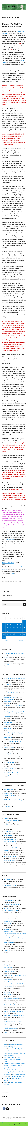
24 (7, 634)
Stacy (5, 1082)
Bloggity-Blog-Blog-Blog (11, 820)
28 (21, 634)
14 (20, 627)
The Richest (7, 950)
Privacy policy (8, 664)
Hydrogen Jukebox (9, 722)
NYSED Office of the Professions (13, 1011)
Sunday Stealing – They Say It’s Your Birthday (12, 1059)
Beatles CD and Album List (11, 904)
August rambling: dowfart (17, 1076)
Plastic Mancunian (9, 1057)
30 (4, 637)
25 (10, 634)
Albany (6, 965)
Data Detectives (8, 789)
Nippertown (7, 923)
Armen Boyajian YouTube (11, 693)
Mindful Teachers (9, 747)
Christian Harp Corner (10, 697)
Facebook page (8, 793)
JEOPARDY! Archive (9, 795)
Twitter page (7, 806)
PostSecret (7, 929)
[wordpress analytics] (14, 1096)
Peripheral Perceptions (10, 856)
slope (5, 1044)
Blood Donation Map (10, 971)
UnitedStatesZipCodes (10, 1028)
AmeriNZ (6, 818)
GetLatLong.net (8, 994)
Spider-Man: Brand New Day (12, 1068)
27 (17, 634)
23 (4, 634)
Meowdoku (7, 1074)
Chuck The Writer (9, 699)
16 (4, 631)
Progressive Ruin (9, 931)
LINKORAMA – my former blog (13, 800)
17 (7, 631)
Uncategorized (13, 581)
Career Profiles (8, 979)
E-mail (6, 657)
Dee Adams (7, 825)
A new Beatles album (8, 562)
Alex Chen (7, 1078)
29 (24, 634)
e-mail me (10, 539)
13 (17, 627)
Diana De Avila (8, 701)
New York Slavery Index (11, 1005)
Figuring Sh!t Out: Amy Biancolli (13, 705)
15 (24, 627)
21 (20, 631)
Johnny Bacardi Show (10, 839)
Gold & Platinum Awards (11, 910)
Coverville (6, 908)
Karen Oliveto (8, 737)
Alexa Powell (7, 684)
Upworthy (7, 1032)
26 (14, 634)
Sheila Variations (9, 942)
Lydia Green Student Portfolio (12, 741)
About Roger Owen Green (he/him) (14, 653)
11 (10, 627)
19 (14, 631)
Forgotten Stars (8, 835)
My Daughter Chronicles (11, 848)
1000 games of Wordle (18, 1074)
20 (17, 631)
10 (7, 627)
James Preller (7, 728)
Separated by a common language (14, 938)
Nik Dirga (6, 850)
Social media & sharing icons (10, 1123)
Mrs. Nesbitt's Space (10, 841)
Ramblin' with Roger (7, 1117)
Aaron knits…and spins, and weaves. (14, 678)
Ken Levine (7, 919)
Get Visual (7, 716)
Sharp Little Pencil (9, 860)
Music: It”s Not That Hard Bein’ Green (12, 25)
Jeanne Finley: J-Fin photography (14, 733)
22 (24, 631)
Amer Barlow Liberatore (11, 1070)
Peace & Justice (8, 754)
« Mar (7, 640)
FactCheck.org (8, 879)
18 (10, 631)
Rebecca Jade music (9, 768)
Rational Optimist (9, 762)
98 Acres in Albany (9, 900)
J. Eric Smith (7, 724)
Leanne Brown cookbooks (11, 998)
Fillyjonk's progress (9, 831)
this (13, 573)
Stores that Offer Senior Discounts (14, 1015)
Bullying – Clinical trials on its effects (15, 975)
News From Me (8, 921)
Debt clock (7, 992)
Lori (5, 1053)
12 (14, 627)
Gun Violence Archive (10, 885)
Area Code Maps (8, 967)
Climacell (6, 982)
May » (21, 640)
